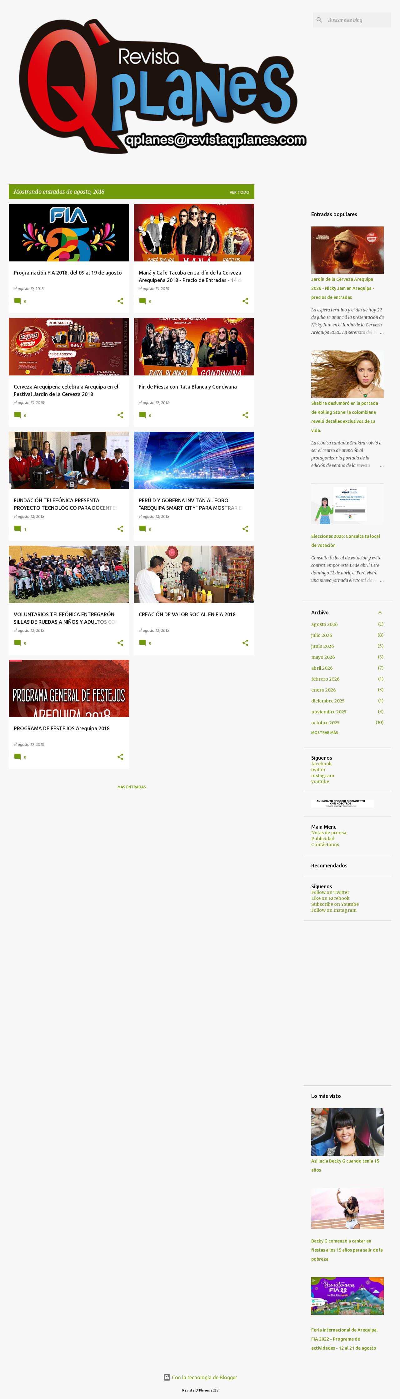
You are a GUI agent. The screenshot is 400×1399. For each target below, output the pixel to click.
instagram (322, 775)
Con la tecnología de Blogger (204, 1377)
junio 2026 (322, 646)
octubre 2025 (325, 723)
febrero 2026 (325, 679)
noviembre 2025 (329, 712)
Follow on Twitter (330, 892)
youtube (320, 781)
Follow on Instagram (334, 910)
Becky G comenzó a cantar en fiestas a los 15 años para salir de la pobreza (347, 1250)
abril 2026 (322, 668)
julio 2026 (321, 635)
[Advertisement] (279, 297)
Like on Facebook (330, 898)
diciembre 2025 (328, 701)
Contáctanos (325, 844)
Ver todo (239, 192)
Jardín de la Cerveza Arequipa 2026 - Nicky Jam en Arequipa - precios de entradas (342, 288)
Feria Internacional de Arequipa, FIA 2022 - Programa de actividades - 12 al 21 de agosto (344, 1339)
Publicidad (322, 838)
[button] (120, 301)
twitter (318, 769)
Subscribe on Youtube (335, 904)
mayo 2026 (323, 657)
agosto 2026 (324, 624)
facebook (321, 763)
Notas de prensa (328, 833)
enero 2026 (323, 690)
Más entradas (132, 787)
